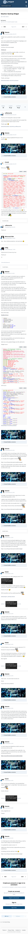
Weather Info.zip (4, 315)
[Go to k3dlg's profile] (2, 248)
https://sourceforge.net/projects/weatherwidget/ (11, 755)
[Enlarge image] (13, 53)
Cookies (24, 930)
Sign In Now (14, 907)
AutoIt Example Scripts (12, 21)
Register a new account (14, 897)
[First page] (2, 27)
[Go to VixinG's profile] (2, 572)
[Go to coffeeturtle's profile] (2, 113)
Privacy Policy (11, 930)
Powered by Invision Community (14, 931)
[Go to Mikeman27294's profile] (2, 237)
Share (7, 916)
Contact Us (18, 930)
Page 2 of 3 (13, 26)
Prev (5, 26)
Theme (4, 930)
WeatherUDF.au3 (5, 45)
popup (25, 171)
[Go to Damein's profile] (2, 33)
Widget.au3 (3, 49)
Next (23, 26)
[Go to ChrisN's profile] (2, 163)
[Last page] (26, 27)
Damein (4, 20)
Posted (10, 34)
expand (21, 171)
